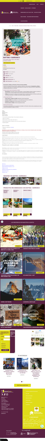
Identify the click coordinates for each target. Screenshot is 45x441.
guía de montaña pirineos (30, 423)
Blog (37, 4)
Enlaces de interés (4, 114)
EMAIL (2, 339)
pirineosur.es (3, 413)
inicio (13, 25)
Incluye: (3, 110)
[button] (21, 381)
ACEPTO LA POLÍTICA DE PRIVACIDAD (3, 345)
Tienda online (16, 25)
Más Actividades (23, 16)
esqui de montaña (40, 419)
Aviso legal (27, 393)
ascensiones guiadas (35, 421)
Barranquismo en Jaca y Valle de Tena (27, 12)
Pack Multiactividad (37, 12)
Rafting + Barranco (33, 25)
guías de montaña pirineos (29, 420)
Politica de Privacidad (29, 395)
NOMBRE (2, 336)
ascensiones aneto (41, 423)
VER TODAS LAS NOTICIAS (22, 385)
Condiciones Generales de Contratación (32, 391)
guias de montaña (28, 419)
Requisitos (3, 113)
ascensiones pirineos (40, 422)
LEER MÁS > (9, 376)
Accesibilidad (28, 404)
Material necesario (4, 112)
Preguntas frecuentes (29, 402)
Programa (3, 111)
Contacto (42, 4)
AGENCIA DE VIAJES (32, 4)
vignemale (35, 422)
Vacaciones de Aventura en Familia (32, 16)
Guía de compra (28, 400)
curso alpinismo (41, 420)
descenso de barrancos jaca (28, 422)
